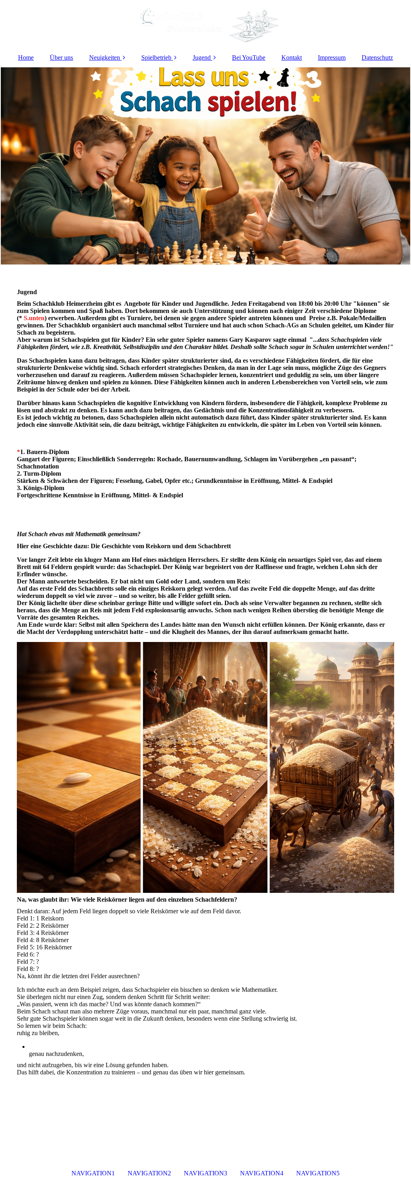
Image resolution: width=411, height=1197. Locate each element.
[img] (205, 24)
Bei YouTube (248, 57)
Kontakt (291, 57)
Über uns (61, 57)
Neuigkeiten (104, 57)
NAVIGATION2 (149, 1173)
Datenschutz (377, 57)
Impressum (332, 57)
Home (26, 57)
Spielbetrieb (156, 57)
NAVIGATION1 (93, 1173)
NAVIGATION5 (318, 1173)
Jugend (202, 57)
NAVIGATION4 (261, 1173)
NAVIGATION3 (205, 1173)
